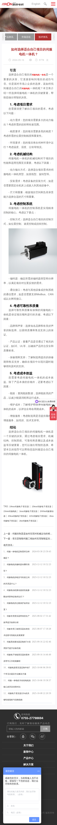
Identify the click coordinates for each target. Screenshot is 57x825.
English (36, 4)
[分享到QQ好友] (23, 736)
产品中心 (28, 758)
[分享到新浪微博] (42, 736)
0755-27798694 (32, 718)
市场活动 (26, 37)
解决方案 (28, 764)
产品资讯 (8, 37)
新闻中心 (28, 751)
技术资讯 (43, 37)
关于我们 (28, 745)
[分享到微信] (33, 736)
